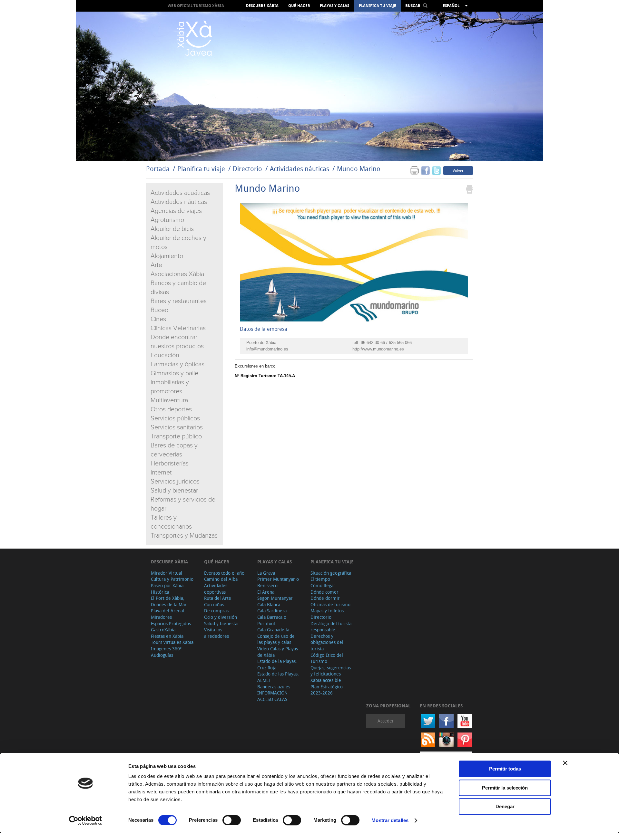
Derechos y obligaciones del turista (326, 642)
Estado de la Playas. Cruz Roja (277, 664)
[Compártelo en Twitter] (436, 170)
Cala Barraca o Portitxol (271, 620)
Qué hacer (299, 6)
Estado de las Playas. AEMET (278, 677)
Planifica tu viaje (377, 6)
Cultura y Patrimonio (172, 579)
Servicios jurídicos (175, 481)
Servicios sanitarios (177, 427)
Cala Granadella (273, 630)
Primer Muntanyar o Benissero (278, 582)
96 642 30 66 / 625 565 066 (386, 342)
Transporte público (176, 436)
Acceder (386, 721)
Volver (458, 170)
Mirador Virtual (166, 573)
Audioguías (162, 655)
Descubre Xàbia (262, 6)
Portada (158, 168)
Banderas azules (273, 687)
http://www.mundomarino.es (378, 349)
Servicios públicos (175, 418)
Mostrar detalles (389, 820)
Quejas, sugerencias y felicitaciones (330, 671)
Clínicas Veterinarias (178, 328)
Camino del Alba (221, 579)
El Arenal (266, 592)
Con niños (214, 604)
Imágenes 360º (166, 649)
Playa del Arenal (167, 611)
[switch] (231, 820)
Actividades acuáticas (180, 193)
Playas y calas (334, 6)
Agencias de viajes (176, 211)
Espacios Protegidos (171, 623)
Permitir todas (505, 768)
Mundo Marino (358, 168)
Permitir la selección (505, 787)
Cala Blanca (268, 604)
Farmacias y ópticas (177, 364)
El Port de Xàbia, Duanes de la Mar (169, 601)
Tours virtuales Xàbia (172, 642)
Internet (161, 472)
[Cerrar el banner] (565, 763)
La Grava (266, 573)
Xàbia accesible (325, 680)
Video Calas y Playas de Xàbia (277, 652)
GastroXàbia (163, 630)
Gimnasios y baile (174, 373)
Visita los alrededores (216, 633)
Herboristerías (170, 463)
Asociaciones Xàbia (177, 274)
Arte (156, 265)
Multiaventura (169, 400)
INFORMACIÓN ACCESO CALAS (272, 696)
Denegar (505, 806)
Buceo (159, 310)
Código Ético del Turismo (326, 658)
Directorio (248, 168)
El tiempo (320, 579)
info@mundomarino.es (267, 349)
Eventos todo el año (224, 573)
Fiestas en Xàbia (167, 636)
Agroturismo (167, 220)
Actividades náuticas (299, 168)
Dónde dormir (325, 598)
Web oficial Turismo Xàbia (196, 5)
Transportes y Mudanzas (184, 536)
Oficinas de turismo (330, 604)
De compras (216, 611)
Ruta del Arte (217, 598)
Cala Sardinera (272, 611)
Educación (165, 355)
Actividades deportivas (215, 588)
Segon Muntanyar (275, 598)
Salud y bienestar (174, 490)
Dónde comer (324, 592)
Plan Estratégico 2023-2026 (326, 690)
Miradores (161, 617)
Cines (158, 319)
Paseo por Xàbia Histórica (167, 588)
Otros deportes (171, 409)
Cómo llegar (322, 585)
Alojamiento (167, 256)
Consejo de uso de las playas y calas (276, 639)
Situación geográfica (330, 573)
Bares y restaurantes (179, 301)
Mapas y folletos (327, 611)
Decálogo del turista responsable (330, 626)
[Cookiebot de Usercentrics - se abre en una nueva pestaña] (85, 820)
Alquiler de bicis (172, 229)
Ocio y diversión (220, 617)
